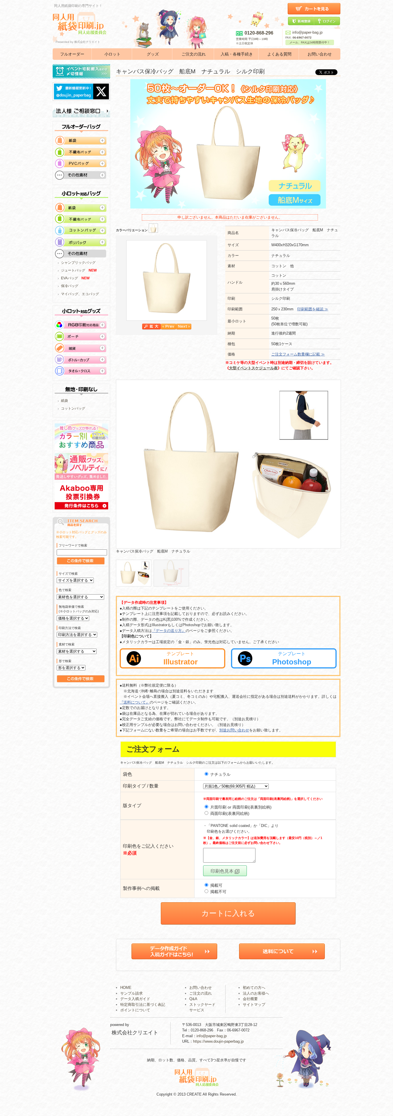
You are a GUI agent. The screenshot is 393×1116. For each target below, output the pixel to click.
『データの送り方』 (169, 630)
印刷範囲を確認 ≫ (312, 309)
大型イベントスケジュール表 (253, 368)
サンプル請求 (131, 993)
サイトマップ (254, 1004)
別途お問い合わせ (234, 730)
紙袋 (64, 400)
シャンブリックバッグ (78, 262)
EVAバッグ (69, 278)
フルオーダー (72, 54)
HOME (125, 987)
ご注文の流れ (194, 54)
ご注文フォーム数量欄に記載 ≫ (298, 354)
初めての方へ (254, 987)
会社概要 (250, 999)
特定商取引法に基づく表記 (142, 1004)
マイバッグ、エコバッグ (80, 294)
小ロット (112, 54)
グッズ (153, 54)
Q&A (193, 999)
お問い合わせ (320, 54)
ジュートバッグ (73, 270)
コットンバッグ (73, 408)
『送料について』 (135, 702)
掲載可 (215, 885)
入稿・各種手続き (237, 54)
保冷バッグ (69, 286)
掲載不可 (217, 891)
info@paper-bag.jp (307, 32)
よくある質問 (279, 54)
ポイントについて (135, 1010)
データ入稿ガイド (135, 999)
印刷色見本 (223, 871)
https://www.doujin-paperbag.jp (218, 1041)
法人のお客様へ (256, 993)
